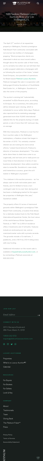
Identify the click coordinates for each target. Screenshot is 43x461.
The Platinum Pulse (12, 423)
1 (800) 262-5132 (10, 336)
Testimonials (8, 410)
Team (5, 415)
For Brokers (7, 385)
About (5, 406)
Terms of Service (9, 438)
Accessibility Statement (11, 442)
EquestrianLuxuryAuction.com (23, 252)
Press (5, 427)
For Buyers (7, 380)
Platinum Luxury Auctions (26, 79)
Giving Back (8, 419)
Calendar (7, 367)
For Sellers (7, 389)
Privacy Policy (7, 435)
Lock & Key (8, 393)
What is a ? (14, 363)
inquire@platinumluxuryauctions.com (18, 339)
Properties (7, 359)
